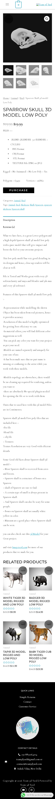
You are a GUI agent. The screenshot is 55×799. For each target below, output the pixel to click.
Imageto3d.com (19, 547)
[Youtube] (23, 790)
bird (18, 204)
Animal (14, 98)
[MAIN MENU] (7, 4)
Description (9, 220)
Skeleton (25, 204)
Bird (22, 98)
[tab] (27, 220)
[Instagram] (32, 790)
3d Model (35, 534)
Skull (32, 204)
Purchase (18, 190)
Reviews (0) (9, 227)
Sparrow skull (18, 209)
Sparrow (39, 204)
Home (6, 98)
